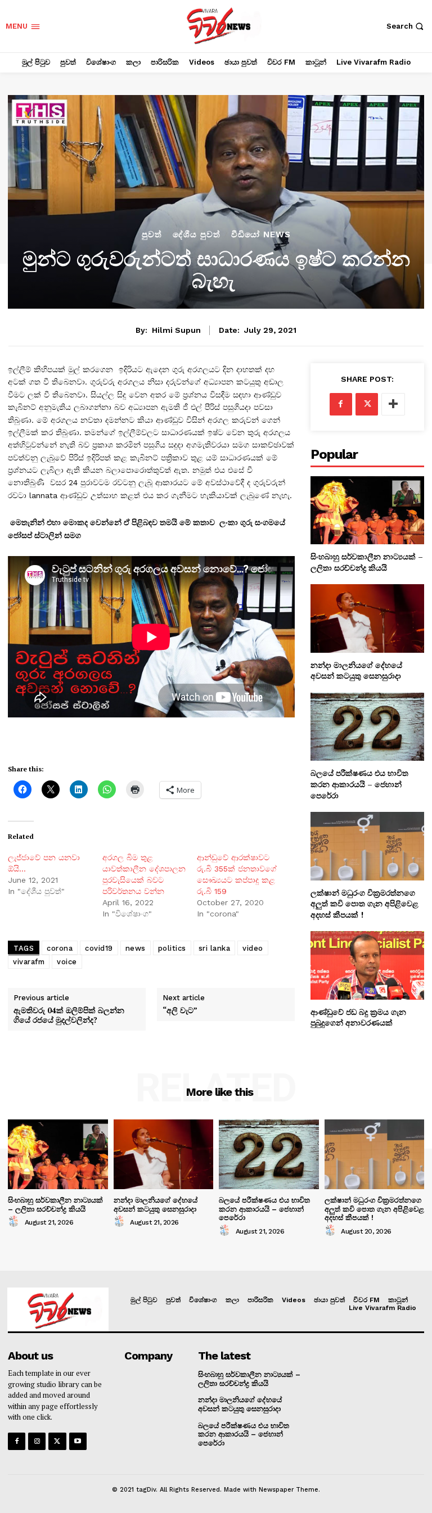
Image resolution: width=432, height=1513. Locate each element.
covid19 (99, 948)
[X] (367, 404)
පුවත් (152, 235)
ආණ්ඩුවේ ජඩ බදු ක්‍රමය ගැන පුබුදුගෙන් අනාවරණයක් (358, 1017)
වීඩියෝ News (261, 235)
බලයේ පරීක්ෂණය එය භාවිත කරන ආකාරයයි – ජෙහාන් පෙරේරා (359, 783)
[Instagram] (37, 1441)
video (252, 948)
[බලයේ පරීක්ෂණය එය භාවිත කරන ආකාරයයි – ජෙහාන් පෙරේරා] (367, 727)
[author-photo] (15, 1222)
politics (172, 948)
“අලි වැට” (180, 1010)
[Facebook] (341, 404)
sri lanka (215, 948)
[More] (393, 404)
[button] (406, 26)
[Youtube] (78, 1441)
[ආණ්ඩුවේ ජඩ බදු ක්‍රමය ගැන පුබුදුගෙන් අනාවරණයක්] (367, 965)
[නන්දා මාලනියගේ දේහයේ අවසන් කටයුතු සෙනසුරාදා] (367, 618)
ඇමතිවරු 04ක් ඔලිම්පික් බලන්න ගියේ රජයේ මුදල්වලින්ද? (69, 1015)
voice (67, 962)
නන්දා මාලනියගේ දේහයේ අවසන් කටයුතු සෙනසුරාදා (356, 670)
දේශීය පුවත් (196, 235)
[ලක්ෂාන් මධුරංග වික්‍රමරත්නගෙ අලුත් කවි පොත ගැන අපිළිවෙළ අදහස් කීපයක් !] (367, 846)
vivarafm (28, 962)
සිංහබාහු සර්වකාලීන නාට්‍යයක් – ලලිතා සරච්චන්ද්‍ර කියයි (366, 562)
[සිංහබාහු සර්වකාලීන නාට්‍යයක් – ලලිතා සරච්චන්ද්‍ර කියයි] (367, 510)
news (135, 948)
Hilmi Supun (176, 330)
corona (60, 948)
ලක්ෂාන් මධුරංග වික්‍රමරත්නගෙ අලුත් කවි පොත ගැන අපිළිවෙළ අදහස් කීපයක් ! (364, 903)
